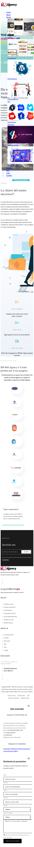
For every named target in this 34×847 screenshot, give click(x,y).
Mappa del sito (25, 698)
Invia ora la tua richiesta (12, 841)
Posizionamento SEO (10, 613)
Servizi (8, 17)
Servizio (5, 805)
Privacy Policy (12, 695)
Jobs (8, 173)
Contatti (9, 175)
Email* (5, 790)
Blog (7, 171)
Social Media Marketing (10, 616)
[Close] (28, 706)
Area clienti (7, 641)
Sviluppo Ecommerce (9, 607)
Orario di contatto (7, 813)
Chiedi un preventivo (21, 180)
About (8, 15)
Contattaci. (5, 560)
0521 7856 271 (8, 670)
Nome (4, 775)
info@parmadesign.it (10, 668)
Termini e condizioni (13, 698)
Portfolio (9, 168)
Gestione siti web (9, 619)
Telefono (5, 797)
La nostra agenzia (9, 634)
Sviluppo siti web (8, 604)
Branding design (8, 622)
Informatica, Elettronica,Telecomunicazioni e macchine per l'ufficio (16, 750)
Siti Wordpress (8, 610)
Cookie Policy (21, 695)
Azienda (5, 782)
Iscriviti (26, 551)
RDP (28, 695)
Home (8, 12)
